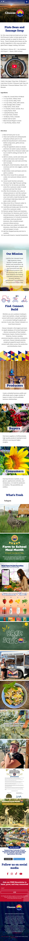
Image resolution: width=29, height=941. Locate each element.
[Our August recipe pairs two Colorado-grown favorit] (14, 695)
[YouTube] (21, 873)
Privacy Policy (12, 936)
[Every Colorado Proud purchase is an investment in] (14, 842)
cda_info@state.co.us (17, 932)
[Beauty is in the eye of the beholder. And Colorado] (14, 518)
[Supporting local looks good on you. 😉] (14, 724)
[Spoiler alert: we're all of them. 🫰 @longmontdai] (14, 606)
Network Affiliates (14, 937)
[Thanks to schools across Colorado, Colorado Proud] (14, 548)
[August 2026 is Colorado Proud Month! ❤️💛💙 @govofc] (14, 783)
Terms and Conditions (5, 936)
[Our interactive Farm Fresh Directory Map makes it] (14, 577)
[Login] (1, 1)
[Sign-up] (3, 1)
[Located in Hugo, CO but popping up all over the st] (14, 665)
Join (14, 892)
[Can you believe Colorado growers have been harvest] (14, 813)
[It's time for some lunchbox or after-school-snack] (14, 636)
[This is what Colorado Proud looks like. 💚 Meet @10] (14, 754)
